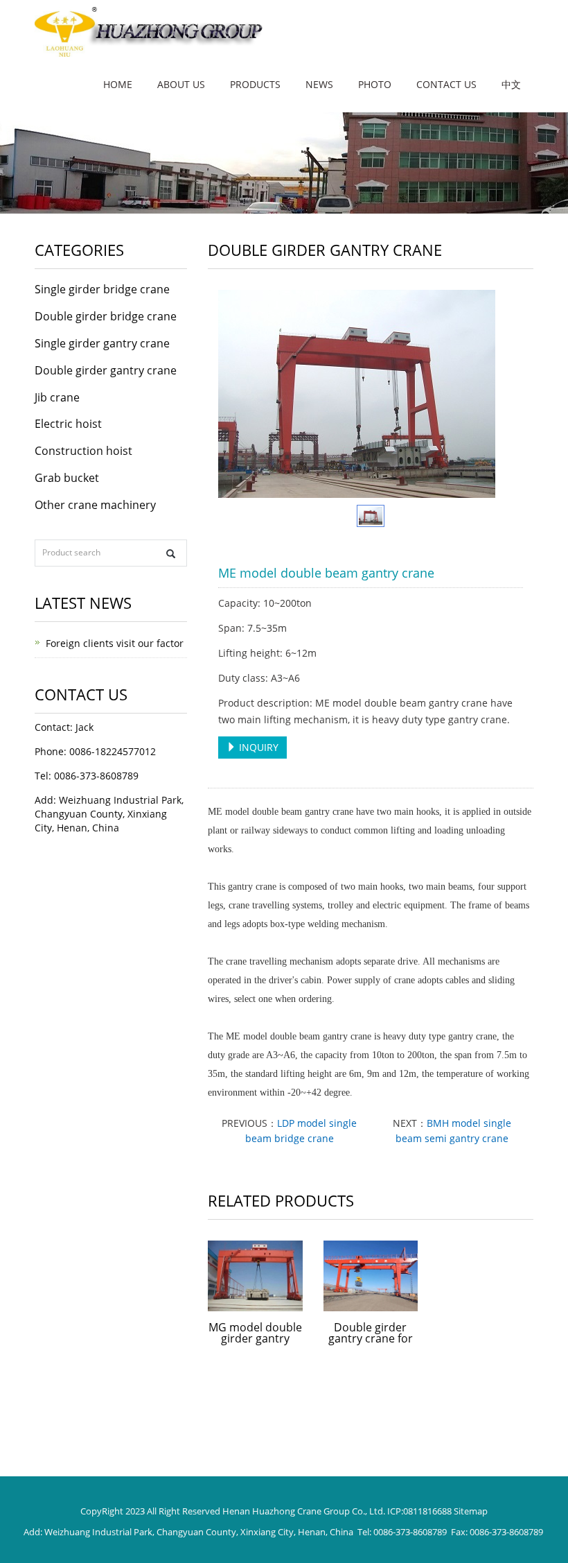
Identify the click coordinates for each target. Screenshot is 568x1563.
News (319, 84)
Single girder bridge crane (102, 289)
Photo (374, 84)
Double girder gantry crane (106, 370)
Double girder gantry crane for (370, 1333)
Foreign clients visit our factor (115, 643)
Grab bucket (67, 477)
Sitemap (471, 1511)
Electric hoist (68, 423)
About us (181, 84)
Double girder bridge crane (106, 316)
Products (255, 84)
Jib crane (57, 397)
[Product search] (170, 554)
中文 (511, 84)
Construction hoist (83, 450)
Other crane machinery (95, 504)
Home (117, 84)
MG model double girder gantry (255, 1333)
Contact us (446, 84)
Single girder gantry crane (102, 343)
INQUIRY (257, 747)
